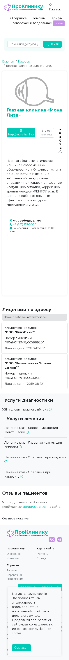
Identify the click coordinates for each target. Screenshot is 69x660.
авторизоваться (34, 506)
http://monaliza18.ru (21, 134)
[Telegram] (60, 137)
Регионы (42, 553)
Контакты (13, 558)
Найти (54, 44)
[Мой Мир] (60, 148)
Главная (8, 61)
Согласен (21, 647)
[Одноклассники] (60, 133)
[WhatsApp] (60, 144)
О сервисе (18, 18)
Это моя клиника (46, 132)
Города (41, 558)
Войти (59, 23)
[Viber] (60, 140)
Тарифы (56, 18)
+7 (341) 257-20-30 (24, 224)
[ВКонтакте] (60, 129)
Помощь (38, 18)
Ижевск (24, 61)
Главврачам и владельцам (31, 23)
